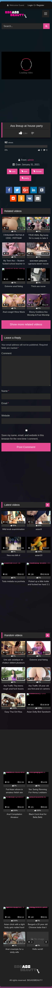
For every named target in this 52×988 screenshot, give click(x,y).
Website (5, 415)
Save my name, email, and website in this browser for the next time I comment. (22, 437)
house (39, 171)
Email (5, 403)
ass (13, 171)
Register (40, 5)
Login (30, 5)
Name (5, 391)
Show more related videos (26, 324)
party (26, 178)
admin (30, 160)
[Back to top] (43, 979)
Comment (6, 353)
